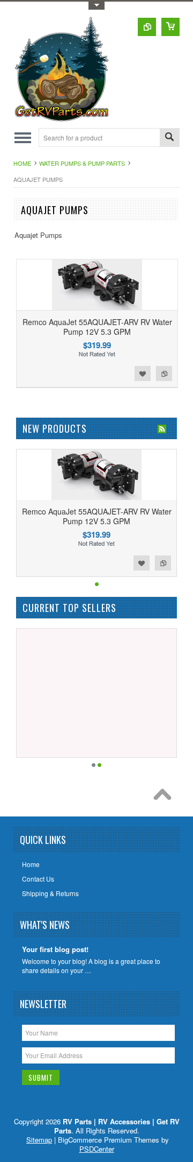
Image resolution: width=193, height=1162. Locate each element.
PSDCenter (96, 1149)
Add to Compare (164, 373)
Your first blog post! (55, 949)
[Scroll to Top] (165, 797)
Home (22, 163)
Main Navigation (22, 137)
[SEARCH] (169, 138)
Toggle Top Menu (96, 6)
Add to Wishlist (143, 373)
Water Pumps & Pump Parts (82, 163)
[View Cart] (170, 27)
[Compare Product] (147, 27)
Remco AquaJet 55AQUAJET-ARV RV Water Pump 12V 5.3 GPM (97, 326)
